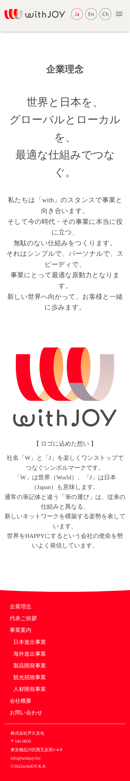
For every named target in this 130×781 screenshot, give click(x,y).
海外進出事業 (29, 654)
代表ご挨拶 (23, 618)
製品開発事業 (29, 666)
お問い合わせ (26, 713)
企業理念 (20, 607)
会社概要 (20, 701)
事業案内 (20, 630)
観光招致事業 (29, 677)
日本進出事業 (29, 642)
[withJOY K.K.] (37, 14)
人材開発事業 (29, 689)
